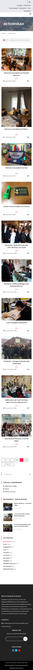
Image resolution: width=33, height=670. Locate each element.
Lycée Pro (6, 555)
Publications (22, 8)
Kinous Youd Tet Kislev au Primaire (16, 206)
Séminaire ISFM (8, 569)
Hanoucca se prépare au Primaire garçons (16, 74)
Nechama (6, 558)
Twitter (16, 650)
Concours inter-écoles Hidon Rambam (22, 515)
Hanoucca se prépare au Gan (17, 168)
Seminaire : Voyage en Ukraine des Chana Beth (16, 362)
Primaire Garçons (9, 563)
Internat (6, 552)
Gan (4, 550)
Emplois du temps (10, 486)
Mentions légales (9, 665)
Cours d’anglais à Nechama (16, 323)
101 (26, 460)
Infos (6, 489)
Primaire (6, 561)
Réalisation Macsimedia (16, 668)
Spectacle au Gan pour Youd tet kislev (16, 440)
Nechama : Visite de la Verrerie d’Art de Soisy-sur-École (16, 246)
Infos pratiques (13, 8)
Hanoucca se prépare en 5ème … (16, 129)
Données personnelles (21, 665)
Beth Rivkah (7, 542)
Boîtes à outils (9, 492)
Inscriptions (27, 11)
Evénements (27, 5)
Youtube (19, 650)
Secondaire (7, 566)
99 (17, 460)
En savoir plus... (23, 613)
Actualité (19, 5)
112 (8, 464)
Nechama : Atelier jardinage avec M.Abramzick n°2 (16, 285)
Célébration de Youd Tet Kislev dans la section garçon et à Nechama (16, 402)
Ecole (5, 544)
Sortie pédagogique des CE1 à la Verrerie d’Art (22, 525)
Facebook (13, 650)
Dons (29, 8)
